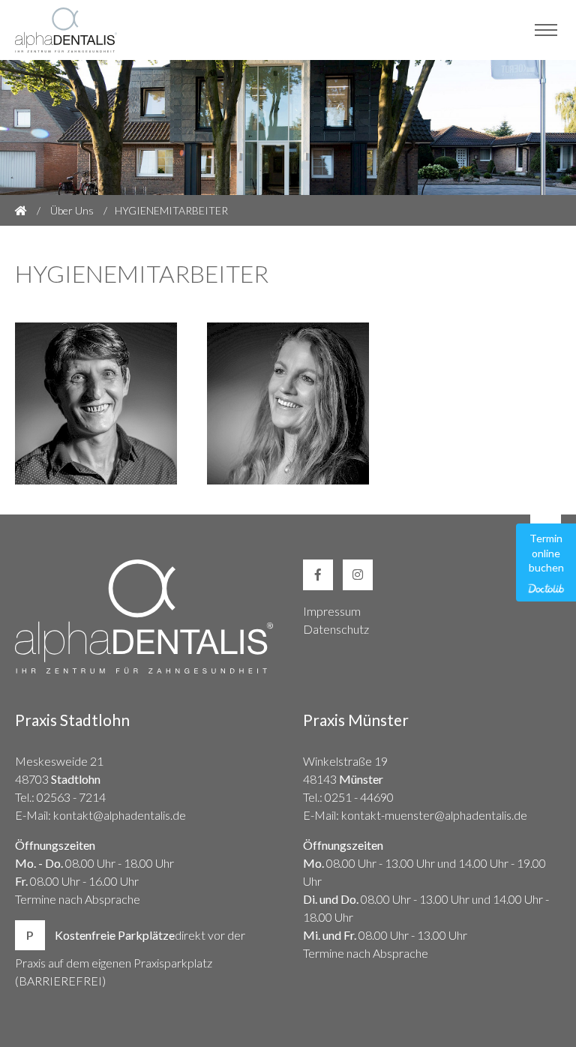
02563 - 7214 (71, 797)
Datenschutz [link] (336, 629)
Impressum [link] (332, 611)
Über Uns (72, 210)
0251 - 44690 (359, 797)
